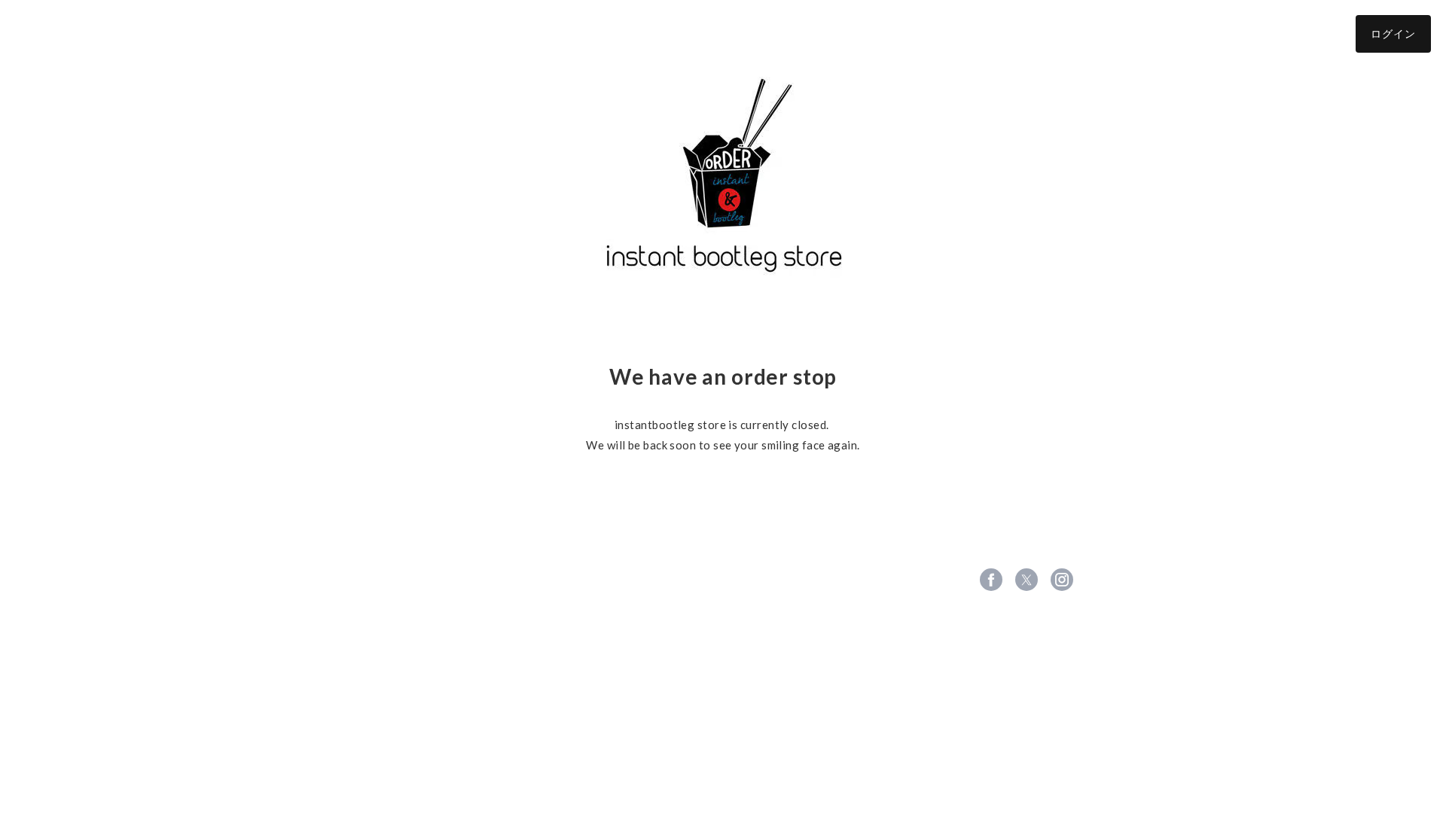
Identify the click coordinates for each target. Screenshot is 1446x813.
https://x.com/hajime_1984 (1026, 579)
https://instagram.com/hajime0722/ (1062, 579)
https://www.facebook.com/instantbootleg (991, 579)
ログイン (1393, 33)
